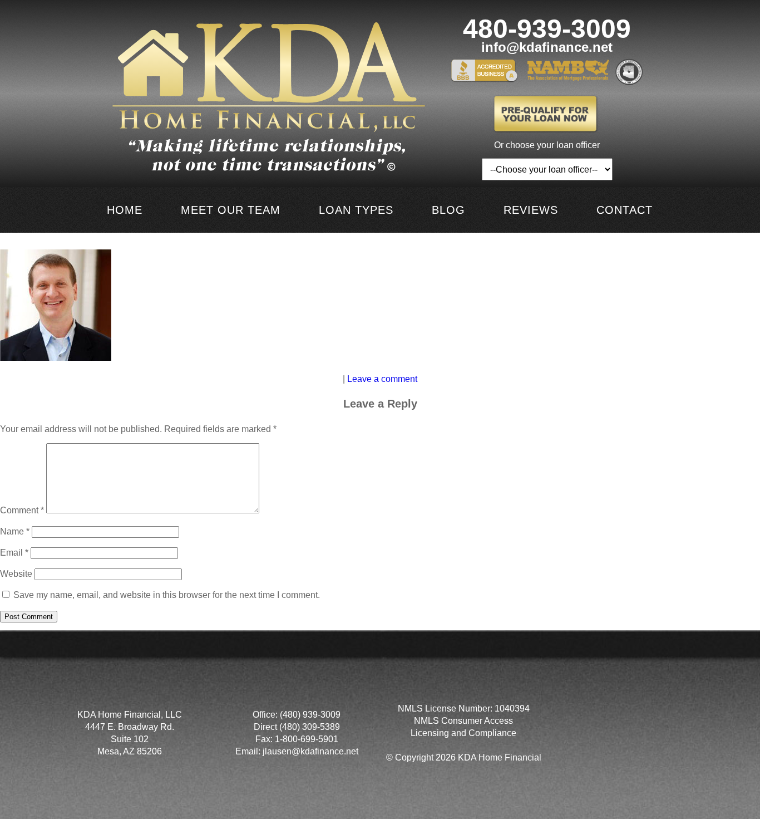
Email (14, 552)
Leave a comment (382, 379)
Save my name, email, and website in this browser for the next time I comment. (166, 595)
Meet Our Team (230, 210)
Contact (624, 210)
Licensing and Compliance (463, 733)
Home (124, 210)
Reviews (531, 210)
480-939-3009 (547, 29)
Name (14, 531)
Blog (448, 210)
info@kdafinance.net (547, 47)
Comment (22, 510)
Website (16, 573)
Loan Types (356, 210)
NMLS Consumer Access (463, 720)
